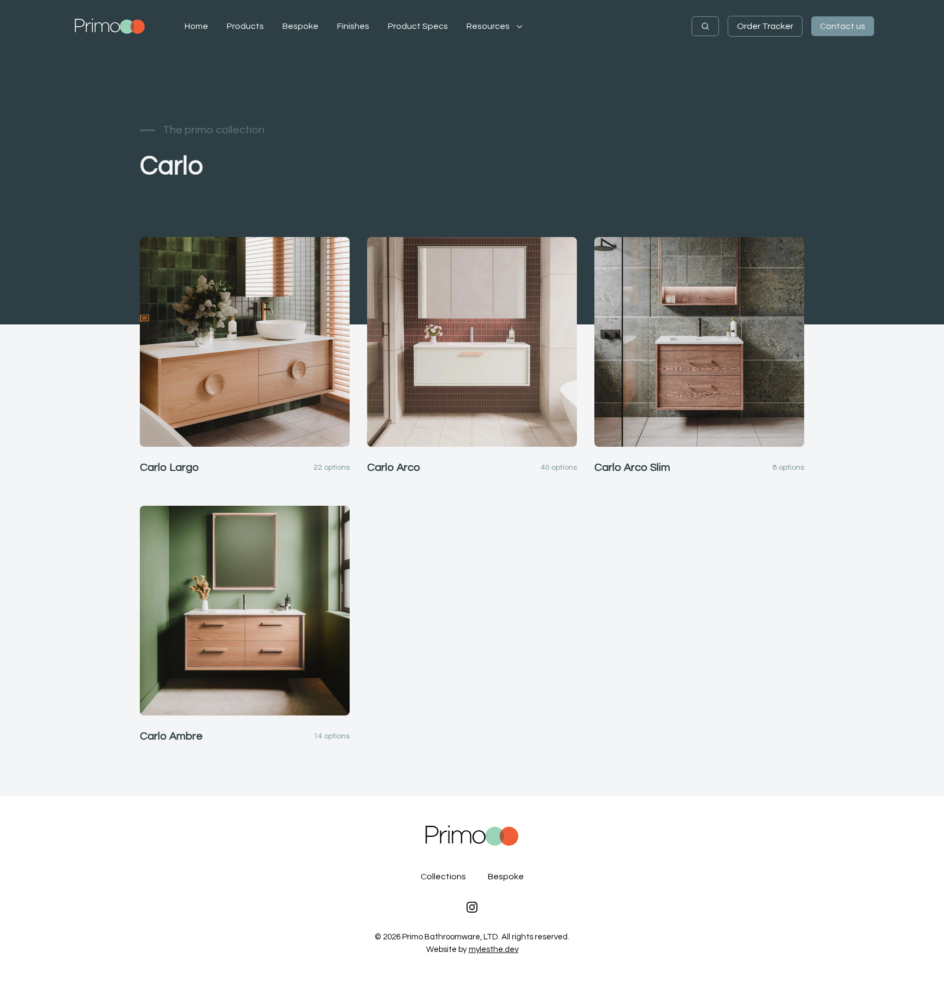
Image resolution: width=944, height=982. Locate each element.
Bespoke (300, 26)
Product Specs (418, 26)
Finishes (353, 26)
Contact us (842, 26)
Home (196, 26)
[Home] (110, 26)
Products (245, 26)
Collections (443, 876)
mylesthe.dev (493, 949)
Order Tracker (765, 26)
